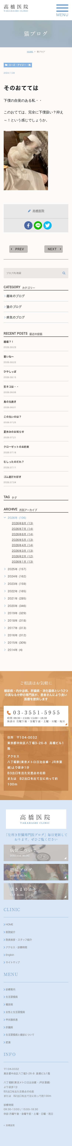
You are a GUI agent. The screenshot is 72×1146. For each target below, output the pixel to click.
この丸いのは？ (13, 417)
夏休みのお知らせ (14, 432)
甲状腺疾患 (12, 1020)
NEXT (52, 249)
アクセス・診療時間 (16, 947)
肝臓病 (9, 1027)
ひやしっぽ (10, 371)
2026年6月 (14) (22, 534)
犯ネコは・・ (11, 386)
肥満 (8, 1042)
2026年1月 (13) (22, 561)
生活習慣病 (12, 997)
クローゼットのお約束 (16, 447)
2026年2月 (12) (22, 556)
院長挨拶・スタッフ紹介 (19, 940)
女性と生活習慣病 (15, 1012)
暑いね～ (9, 356)
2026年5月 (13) (22, 540)
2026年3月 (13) (22, 551)
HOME (30, 52)
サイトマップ (13, 962)
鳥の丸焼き (10, 401)
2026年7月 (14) (22, 529)
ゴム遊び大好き (12, 477)
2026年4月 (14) (22, 545)
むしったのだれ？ (14, 462)
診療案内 (10, 989)
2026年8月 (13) (22, 523)
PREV (19, 249)
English (10, 955)
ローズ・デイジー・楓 (20, 65)
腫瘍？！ (9, 342)
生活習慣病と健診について (20, 1035)
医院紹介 (10, 932)
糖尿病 (9, 1004)
